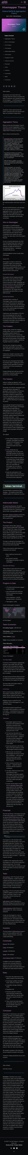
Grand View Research (10, 506)
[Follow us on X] (11, 1148)
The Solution (8, 48)
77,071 (13, 636)
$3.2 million (11, 815)
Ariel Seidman (6, 877)
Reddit (4, 954)
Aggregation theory (8, 138)
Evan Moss (6, 890)
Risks (6, 76)
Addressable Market (10, 51)
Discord (5, 944)
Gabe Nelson (6, 901)
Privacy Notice (18, 1145)
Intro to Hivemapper (10, 42)
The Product (8, 54)
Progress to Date (9, 57)
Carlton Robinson (7, 908)
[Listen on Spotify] (17, 1148)
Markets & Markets (13, 514)
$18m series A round (18, 931)
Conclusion (7, 79)
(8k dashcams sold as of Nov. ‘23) (14, 819)
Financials (7, 64)
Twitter (4, 947)
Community (8, 73)
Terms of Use (9, 1145)
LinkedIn (5, 951)
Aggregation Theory (10, 38)
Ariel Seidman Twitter (8, 958)
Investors (7, 70)
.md (14, 86)
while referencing (7, 128)
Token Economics (9, 61)
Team (6, 67)
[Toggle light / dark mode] (14, 1151)
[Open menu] (24, 2)
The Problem (8, 45)
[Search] (21, 2)
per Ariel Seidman (9, 287)
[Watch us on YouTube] (14, 1148)
